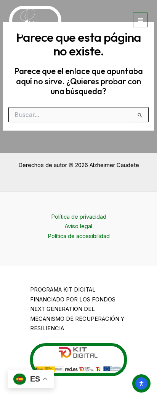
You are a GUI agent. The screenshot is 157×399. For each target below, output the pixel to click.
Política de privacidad (78, 216)
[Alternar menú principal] (140, 20)
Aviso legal (78, 226)
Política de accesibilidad (79, 236)
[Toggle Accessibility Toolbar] (141, 383)
